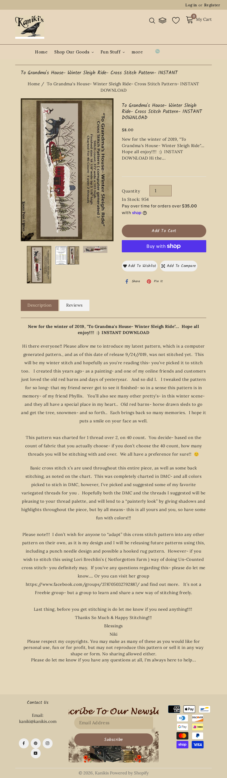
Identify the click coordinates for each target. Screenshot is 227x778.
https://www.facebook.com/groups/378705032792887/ (83, 584)
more (137, 52)
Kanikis (102, 773)
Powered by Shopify (129, 773)
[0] (190, 22)
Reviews (74, 305)
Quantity (131, 191)
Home (41, 52)
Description (39, 305)
